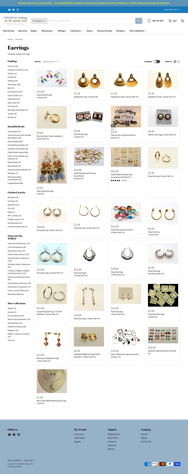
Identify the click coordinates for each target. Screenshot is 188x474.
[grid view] (175, 61)
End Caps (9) (13, 106)
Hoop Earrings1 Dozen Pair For (118, 273)
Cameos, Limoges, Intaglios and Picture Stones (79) (19, 272)
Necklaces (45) (13, 205)
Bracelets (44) (13, 197)
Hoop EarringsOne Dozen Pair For (156, 272)
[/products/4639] (126, 157)
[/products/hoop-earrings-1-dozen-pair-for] (52, 254)
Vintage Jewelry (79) (16, 219)
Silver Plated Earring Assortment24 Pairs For (125, 355)
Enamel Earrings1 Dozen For (81, 135)
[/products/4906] (89, 79)
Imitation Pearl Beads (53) (18, 148)
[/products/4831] (52, 294)
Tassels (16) (12, 113)
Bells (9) (11, 88)
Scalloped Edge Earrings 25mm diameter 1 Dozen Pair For (87, 355)
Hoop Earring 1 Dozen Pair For (161, 176)
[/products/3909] (89, 211)
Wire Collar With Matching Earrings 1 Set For (51, 402)
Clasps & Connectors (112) (18, 70)
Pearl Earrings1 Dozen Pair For (118, 313)
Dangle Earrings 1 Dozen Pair (86, 96)
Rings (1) (11, 212)
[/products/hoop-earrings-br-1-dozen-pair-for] (126, 253)
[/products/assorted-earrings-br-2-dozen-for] (52, 78)
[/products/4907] (126, 79)
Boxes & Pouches (104, 30)
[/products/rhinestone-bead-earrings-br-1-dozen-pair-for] (52, 339)
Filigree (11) (12, 73)
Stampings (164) (14, 84)
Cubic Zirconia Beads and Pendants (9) (18, 157)
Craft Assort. (75, 30)
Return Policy (113, 438)
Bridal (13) (12, 308)
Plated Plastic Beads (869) (18, 152)
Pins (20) (11, 208)
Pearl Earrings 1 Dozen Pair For (87, 318)
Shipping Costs (114, 434)
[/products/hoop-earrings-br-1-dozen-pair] (163, 213)
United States (171, 9)
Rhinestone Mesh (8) (16, 294)
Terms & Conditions (14, 460)
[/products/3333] (52, 381)
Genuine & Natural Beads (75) (19, 169)
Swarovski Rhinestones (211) (19, 243)
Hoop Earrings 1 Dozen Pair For (50, 273)
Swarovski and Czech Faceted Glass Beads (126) (19, 136)
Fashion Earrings (162, 134)
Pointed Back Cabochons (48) (19, 283)
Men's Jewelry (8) (14, 215)
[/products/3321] (89, 156)
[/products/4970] (52, 117)
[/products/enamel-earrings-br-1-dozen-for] (89, 116)
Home (10, 39)
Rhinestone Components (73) (19, 287)
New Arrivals (8, 30)
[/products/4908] (163, 79)
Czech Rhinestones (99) (17, 247)
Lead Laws (112, 445)
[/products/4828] (52, 212)
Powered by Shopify (14, 466)
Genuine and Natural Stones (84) (19, 278)
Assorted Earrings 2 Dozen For (44, 96)
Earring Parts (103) (15, 91)
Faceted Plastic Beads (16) (18, 145)
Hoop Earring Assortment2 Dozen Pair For (122, 231)
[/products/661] (163, 295)
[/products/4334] (89, 297)
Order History (79, 438)
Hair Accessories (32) (16, 315)
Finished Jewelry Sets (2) (17, 226)
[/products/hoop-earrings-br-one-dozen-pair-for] (163, 253)
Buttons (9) (12, 312)
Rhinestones (47, 30)
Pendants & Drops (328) (17, 326)
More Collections (137, 30)
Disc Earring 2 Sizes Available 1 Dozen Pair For (50, 137)
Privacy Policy (28, 460)
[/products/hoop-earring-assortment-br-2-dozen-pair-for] (126, 212)
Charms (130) (13, 66)
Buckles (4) (12, 117)
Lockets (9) (12, 77)
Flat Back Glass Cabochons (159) (18, 259)
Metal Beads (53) (14, 162)
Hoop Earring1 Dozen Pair (153, 233)
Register (77, 441)
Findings (61, 30)
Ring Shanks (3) (14, 99)
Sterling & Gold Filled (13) (18, 110)
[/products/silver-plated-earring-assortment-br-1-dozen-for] (126, 337)
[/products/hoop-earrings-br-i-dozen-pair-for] (89, 254)
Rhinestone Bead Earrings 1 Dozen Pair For (48, 359)
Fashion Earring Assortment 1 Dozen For (123, 136)
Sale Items (22, 30)
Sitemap (111, 449)
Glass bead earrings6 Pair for (45, 192)
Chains (89, 30)
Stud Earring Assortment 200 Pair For (162, 352)
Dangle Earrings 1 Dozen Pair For (125, 96)
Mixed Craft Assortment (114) (19, 319)
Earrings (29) (13, 201)
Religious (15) (13, 330)
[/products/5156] (89, 337)
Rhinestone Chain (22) (16, 251)
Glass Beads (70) (14, 131)
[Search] (138, 21)
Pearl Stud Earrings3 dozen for (156, 315)
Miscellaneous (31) (15, 223)
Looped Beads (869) (15, 183)
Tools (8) (11, 340)
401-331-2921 (146, 441)
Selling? (144, 438)
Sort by (38, 61)
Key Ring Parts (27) (15, 95)
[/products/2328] (163, 116)
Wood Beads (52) (14, 166)
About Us (144, 434)
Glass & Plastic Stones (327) (18, 254)
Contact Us (112, 441)
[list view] (178, 61)
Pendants (120, 30)
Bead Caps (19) (14, 102)
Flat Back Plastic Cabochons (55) (19, 265)
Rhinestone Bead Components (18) (14, 178)
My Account (79, 434)
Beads (34, 30)
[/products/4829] (163, 158)
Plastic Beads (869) (15, 141)
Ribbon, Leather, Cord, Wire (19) (18, 335)
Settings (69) (13, 80)
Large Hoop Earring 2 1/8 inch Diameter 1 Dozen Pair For (49, 313)
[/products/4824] (126, 294)
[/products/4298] (163, 335)
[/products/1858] (52, 165)
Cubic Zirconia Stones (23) (18, 290)
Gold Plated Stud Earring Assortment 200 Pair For (121, 176)
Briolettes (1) (13, 173)
